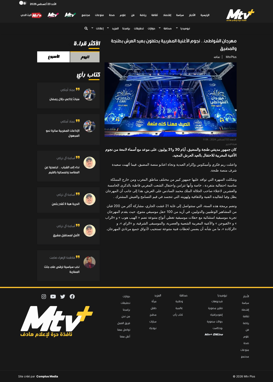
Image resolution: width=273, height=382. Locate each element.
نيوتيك (152, 327)
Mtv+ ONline (213, 334)
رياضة (143, 15)
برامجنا (126, 28)
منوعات (99, 15)
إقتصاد (167, 15)
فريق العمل (123, 322)
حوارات (151, 28)
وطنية (179, 301)
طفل (153, 307)
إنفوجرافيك (216, 314)
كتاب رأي (178, 314)
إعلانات (100, 28)
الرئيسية (204, 15)
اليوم (85, 57)
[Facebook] (72, 295)
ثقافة (154, 15)
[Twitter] (62, 295)
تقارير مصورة (215, 307)
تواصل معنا (123, 329)
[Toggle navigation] (85, 28)
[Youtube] (53, 295)
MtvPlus (231, 57)
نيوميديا (185, 28)
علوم (123, 15)
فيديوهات (217, 301)
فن (133, 15)
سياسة (180, 15)
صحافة (167, 28)
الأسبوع (53, 56)
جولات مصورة (215, 321)
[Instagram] (44, 295)
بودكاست (218, 327)
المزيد (115, 28)
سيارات (152, 321)
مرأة (153, 301)
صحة (112, 15)
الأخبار (192, 15)
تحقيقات (139, 28)
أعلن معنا (125, 336)
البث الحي (26, 15)
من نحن (126, 316)
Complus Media (47, 376)
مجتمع (86, 15)
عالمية (179, 307)
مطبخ (153, 314)
